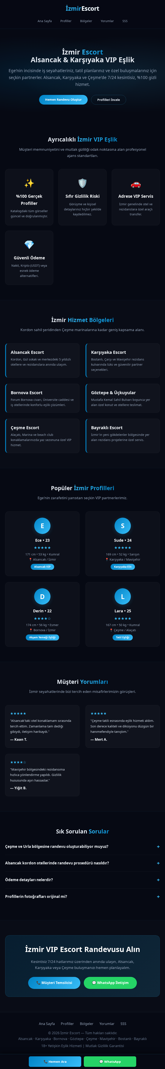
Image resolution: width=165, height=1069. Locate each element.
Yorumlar (107, 21)
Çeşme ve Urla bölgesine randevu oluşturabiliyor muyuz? (82, 846)
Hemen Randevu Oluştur (63, 99)
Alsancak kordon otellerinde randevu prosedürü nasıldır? (82, 863)
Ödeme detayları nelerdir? (82, 879)
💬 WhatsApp (110, 1061)
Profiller (66, 21)
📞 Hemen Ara (55, 1061)
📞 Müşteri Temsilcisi (54, 982)
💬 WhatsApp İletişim (110, 982)
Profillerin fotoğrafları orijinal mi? (82, 896)
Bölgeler (86, 21)
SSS (125, 21)
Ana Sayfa (45, 21)
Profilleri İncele (108, 100)
